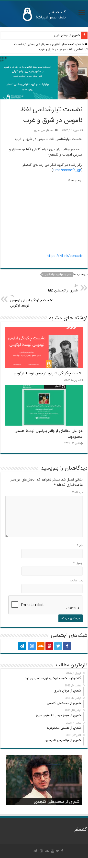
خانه (81, 44)
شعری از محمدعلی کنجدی (56, 801)
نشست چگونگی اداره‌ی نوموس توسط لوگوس (32, 300)
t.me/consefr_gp (67, 170)
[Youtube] (49, 646)
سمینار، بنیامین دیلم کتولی (58, 274)
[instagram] (32, 646)
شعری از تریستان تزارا (63, 288)
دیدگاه (77, 492)
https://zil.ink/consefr (65, 256)
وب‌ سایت (76, 580)
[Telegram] (22, 646)
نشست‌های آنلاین (64, 44)
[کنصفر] (44, 14)
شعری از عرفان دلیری (66, 35)
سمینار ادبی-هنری (37, 44)
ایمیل (78, 563)
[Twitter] (58, 646)
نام (80, 545)
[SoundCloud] (40, 646)
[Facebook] (67, 646)
